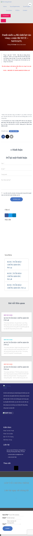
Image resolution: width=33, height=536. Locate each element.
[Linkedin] (11, 468)
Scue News (9, 10)
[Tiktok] (16, 468)
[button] (6, 215)
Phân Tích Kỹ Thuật (8, 430)
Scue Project (26, 6)
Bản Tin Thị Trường (8, 436)
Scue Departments (15, 6)
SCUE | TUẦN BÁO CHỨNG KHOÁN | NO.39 (14, 265)
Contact (25, 10)
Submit (7, 528)
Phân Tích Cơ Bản (8, 433)
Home (5, 6)
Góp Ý (5, 524)
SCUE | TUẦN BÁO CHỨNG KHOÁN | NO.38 (14, 276)
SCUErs (17, 10)
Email (5, 518)
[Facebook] (5, 468)
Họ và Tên (6, 514)
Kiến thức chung (14, 131)
